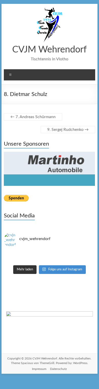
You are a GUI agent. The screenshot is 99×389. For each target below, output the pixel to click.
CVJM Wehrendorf (49, 49)
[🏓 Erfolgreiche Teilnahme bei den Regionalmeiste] (49, 261)
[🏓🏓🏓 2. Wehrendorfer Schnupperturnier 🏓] (49, 257)
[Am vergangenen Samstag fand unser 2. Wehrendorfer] (49, 252)
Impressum (39, 368)
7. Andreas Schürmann (33, 117)
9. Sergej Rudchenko (68, 130)
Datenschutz (58, 368)
